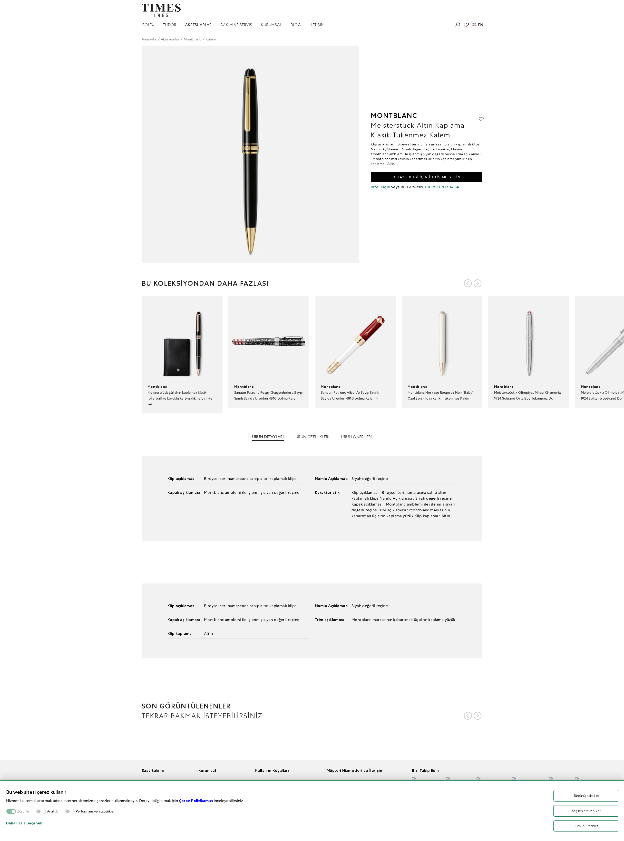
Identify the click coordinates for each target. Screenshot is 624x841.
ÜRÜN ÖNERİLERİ (356, 436)
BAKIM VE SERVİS (236, 24)
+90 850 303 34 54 (441, 187)
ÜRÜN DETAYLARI (268, 436)
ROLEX (148, 24)
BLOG (296, 24)
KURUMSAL (271, 24)
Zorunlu (23, 811)
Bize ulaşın (380, 187)
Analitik (52, 811)
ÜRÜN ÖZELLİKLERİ (312, 436)
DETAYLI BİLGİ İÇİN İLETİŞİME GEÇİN (427, 177)
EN (480, 25)
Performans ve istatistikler (95, 811)
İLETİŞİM (317, 24)
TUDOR (169, 24)
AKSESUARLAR (198, 24)
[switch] (41, 811)
